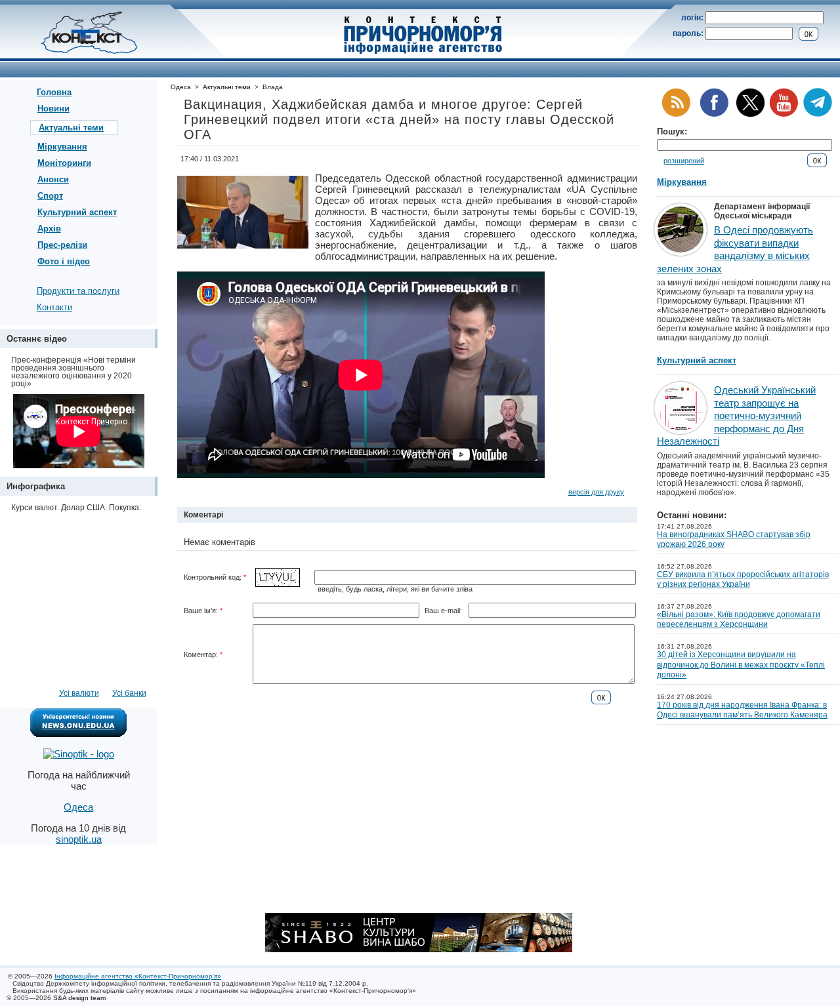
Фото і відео (63, 261)
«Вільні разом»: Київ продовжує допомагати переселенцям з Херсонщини (738, 620)
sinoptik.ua (79, 839)
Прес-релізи (62, 245)
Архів (49, 228)
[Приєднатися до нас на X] (750, 114)
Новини (53, 108)
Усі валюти (79, 693)
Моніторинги (64, 163)
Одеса (181, 87)
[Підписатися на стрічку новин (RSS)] (676, 114)
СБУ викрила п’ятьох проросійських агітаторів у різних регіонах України (743, 580)
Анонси (53, 179)
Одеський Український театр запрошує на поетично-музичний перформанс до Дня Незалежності (736, 415)
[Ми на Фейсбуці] (714, 114)
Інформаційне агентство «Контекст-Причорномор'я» (137, 976)
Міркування (62, 146)
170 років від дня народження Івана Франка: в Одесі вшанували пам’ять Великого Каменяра (742, 710)
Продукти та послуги (78, 291)
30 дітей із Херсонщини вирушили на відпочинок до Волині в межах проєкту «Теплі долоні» (741, 664)
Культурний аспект (77, 212)
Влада (272, 87)
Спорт (50, 196)
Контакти (54, 307)
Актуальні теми (71, 127)
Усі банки (129, 693)
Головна (54, 92)
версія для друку (596, 492)
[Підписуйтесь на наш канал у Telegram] (817, 114)
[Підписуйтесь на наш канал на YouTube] (783, 114)
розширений (683, 161)
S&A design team (79, 997)
